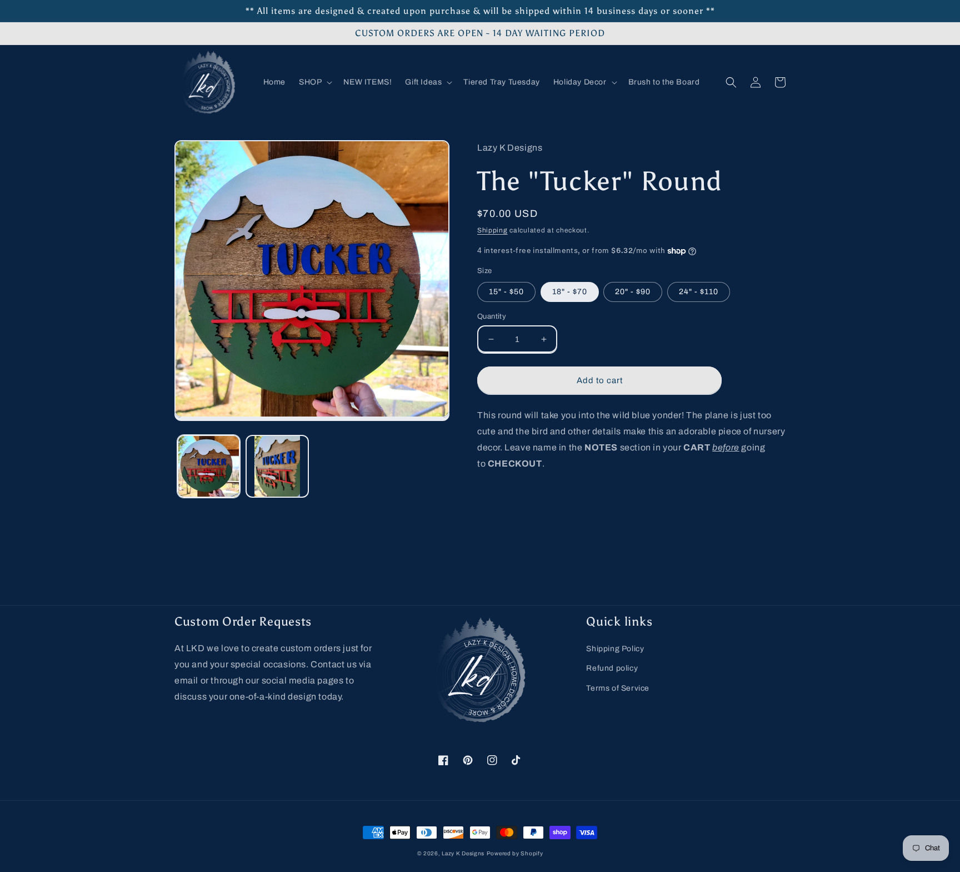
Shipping (492, 230)
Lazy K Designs (463, 853)
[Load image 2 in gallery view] (277, 466)
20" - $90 (633, 292)
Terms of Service (617, 688)
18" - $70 (569, 292)
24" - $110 (698, 292)
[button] (314, 82)
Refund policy (612, 668)
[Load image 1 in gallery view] (208, 466)
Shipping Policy (615, 649)
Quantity (491, 316)
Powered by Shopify (515, 853)
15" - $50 (506, 292)
